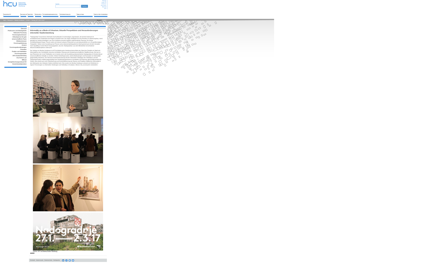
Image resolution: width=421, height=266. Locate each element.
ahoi (105, 8)
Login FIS (103, 2)
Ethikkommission (21, 41)
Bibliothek (80, 14)
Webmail (104, 6)
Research (38, 14)
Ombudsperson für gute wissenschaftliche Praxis (19, 38)
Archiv (28, 20)
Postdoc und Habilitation (19, 51)
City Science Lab (21, 58)
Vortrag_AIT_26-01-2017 (38, 20)
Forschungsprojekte (21, 53)
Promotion (23, 49)
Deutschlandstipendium (19, 64)
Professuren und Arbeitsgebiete (17, 30)
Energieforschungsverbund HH (17, 62)
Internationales (65, 14)
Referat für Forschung (20, 33)
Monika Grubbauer (20, 20)
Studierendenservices (50, 14)
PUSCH (24, 45)
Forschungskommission (19, 35)
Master (30, 14)
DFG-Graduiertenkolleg (20, 55)
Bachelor (24, 14)
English (104, 20)
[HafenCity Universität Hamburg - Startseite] (16, 1)
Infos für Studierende (101, 14)
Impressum (39, 260)
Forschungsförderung (20, 43)
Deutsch (99, 20)
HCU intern (103, 5)
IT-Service (103, 3)
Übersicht (24, 28)
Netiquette (56, 260)
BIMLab (24, 60)
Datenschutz (48, 260)
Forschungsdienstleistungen (18, 47)
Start (4, 20)
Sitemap (104, 0)
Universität (7, 14)
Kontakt (32, 260)
